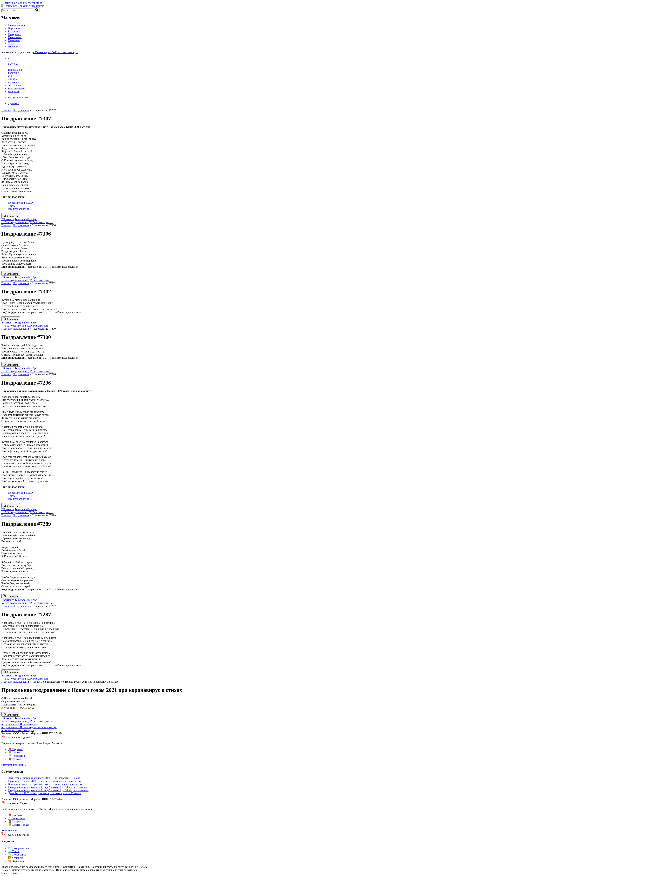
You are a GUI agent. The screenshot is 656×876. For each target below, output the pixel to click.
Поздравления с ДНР (20, 202)
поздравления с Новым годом (18, 724)
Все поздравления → (20, 208)
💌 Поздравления (18, 848)
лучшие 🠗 (13, 103)
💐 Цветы (14, 752)
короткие (13, 72)
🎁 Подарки (15, 749)
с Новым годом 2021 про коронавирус (55, 52)
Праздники (14, 34)
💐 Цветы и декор (18, 824)
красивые (13, 82)
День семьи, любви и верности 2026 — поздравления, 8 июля (44, 777)
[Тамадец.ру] (22, 5)
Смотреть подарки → (13, 764)
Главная (6, 110)
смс (10, 75)
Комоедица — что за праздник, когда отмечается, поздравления (45, 784)
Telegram (20, 219)
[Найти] (36, 10)
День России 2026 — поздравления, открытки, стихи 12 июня (44, 793)
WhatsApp (31, 219)
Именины (14, 40)
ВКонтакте (7, 219)
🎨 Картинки (16, 861)
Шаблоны (14, 46)
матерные (13, 91)
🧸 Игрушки (15, 759)
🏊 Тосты (13, 851)
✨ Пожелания (17, 854)
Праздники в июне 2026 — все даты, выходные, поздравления (44, 781)
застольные (14, 85)
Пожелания (15, 37)
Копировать (12, 216)
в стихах (13, 63)
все (10, 58)
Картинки (14, 28)
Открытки (14, 31)
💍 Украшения (16, 755)
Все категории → (42, 222)
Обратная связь (10, 873)
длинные (13, 78)
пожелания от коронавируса (17, 730)
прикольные (15, 69)
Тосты (11, 43)
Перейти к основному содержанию (21, 2)
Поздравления (16, 25)
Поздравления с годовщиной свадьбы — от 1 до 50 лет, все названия (48, 787)
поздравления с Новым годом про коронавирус (29, 727)
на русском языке (18, 97)
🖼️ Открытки (16, 857)
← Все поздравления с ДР (16, 222)
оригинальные (16, 88)
